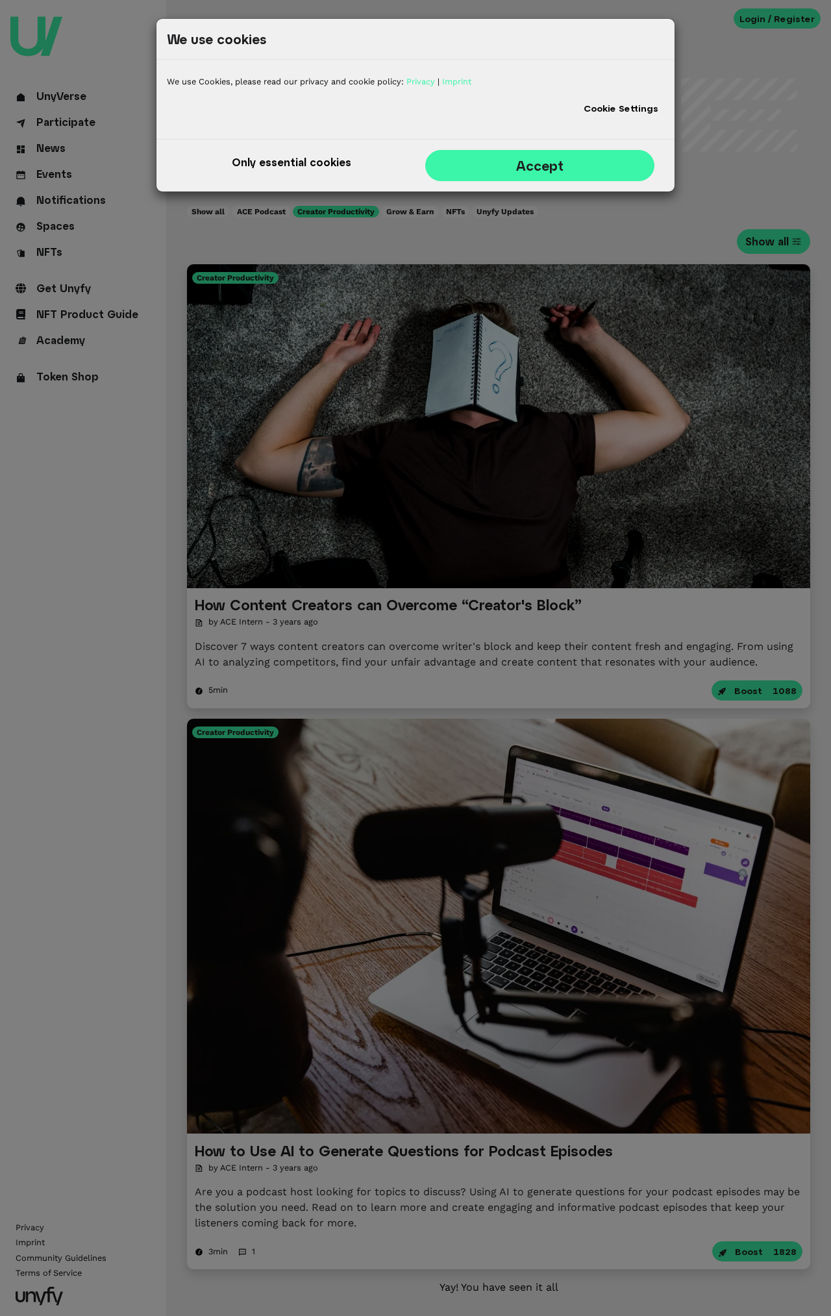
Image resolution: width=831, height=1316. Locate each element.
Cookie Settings (621, 108)
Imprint (456, 81)
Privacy (420, 81)
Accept (540, 165)
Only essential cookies (291, 162)
